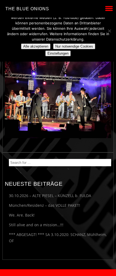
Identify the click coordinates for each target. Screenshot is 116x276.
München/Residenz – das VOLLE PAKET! (44, 205)
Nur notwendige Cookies (74, 46)
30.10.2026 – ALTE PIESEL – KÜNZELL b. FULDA (50, 195)
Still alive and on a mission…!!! (36, 224)
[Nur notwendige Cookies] (109, 31)
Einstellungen (58, 53)
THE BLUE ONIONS (27, 8)
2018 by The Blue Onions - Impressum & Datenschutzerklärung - (58, 272)
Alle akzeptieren (35, 46)
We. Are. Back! (22, 215)
